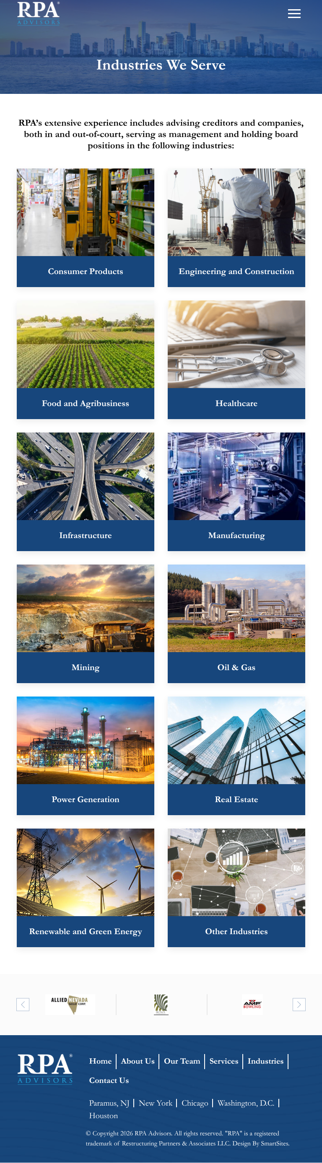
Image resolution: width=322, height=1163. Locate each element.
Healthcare (236, 403)
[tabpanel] (70, 1004)
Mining (86, 667)
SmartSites (274, 1143)
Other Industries (236, 931)
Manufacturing (236, 535)
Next (299, 1004)
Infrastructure (85, 535)
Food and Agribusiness (85, 403)
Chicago (195, 1103)
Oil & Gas (237, 667)
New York (155, 1103)
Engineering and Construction (236, 271)
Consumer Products (85, 271)
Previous (22, 1004)
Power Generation (85, 799)
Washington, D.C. (246, 1103)
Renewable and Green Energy (85, 931)
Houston (103, 1115)
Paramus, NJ (109, 1103)
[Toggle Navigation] (294, 14)
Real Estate (236, 799)
